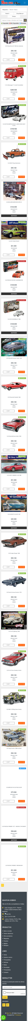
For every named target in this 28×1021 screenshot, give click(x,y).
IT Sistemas (17, 1015)
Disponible (5, 23)
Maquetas (5, 9)
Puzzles (6, 941)
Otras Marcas (19, 13)
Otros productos (8, 936)
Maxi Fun (8, 1013)
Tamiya (14, 16)
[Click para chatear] (3, 1017)
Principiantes (7, 960)
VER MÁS (19, 38)
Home (5, 955)
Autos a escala (8, 931)
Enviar (5, 997)
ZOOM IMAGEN (10, 38)
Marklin (6, 943)
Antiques (6, 945)
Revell (7, 13)
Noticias (6, 962)
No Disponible (15, 23)
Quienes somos (8, 957)
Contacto (6, 972)
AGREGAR (21, 59)
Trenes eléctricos (8, 933)
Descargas (6, 967)
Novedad (23, 23)
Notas (5, 965)
